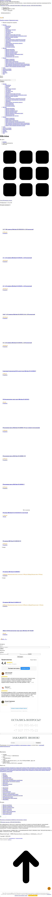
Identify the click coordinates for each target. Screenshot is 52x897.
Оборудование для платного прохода (11, 781)
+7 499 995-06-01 (5, 7)
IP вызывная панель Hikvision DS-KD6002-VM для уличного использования (21, 427)
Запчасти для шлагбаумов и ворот (10, 794)
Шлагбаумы (5, 787)
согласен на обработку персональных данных (20, 745)
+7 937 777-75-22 (25, 730)
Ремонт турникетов (7, 810)
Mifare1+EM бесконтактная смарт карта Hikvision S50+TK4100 (18, 630)
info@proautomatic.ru (5, 13)
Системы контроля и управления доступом (13, 795)
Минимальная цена (3, 654)
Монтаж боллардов (7, 808)
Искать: (1, 645)
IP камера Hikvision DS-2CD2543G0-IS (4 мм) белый (15, 512)
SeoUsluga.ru (9, 839)
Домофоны (5, 776)
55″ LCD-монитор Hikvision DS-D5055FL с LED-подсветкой (17, 342)
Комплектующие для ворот (9, 793)
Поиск (2, 648)
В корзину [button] (5, 233)
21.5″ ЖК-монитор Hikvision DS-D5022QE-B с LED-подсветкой (18, 229)
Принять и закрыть (33, 895)
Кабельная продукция (8, 796)
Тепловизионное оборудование (10, 798)
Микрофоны (5, 799)
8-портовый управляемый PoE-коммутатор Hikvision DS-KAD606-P (19, 371)
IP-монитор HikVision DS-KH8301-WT (12, 602)
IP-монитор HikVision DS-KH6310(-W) (12, 541)
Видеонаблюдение (7, 777)
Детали (4, 516)
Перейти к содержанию (5, 0)
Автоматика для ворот (8, 779)
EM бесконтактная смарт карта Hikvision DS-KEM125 (16, 399)
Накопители (5, 785)
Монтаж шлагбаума (7, 805)
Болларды (5, 775)
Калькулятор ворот (7, 814)
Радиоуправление (7, 791)
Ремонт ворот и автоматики (9, 811)
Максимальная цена (24, 654)
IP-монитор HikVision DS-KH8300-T (11, 571)
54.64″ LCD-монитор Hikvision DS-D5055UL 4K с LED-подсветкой (19, 314)
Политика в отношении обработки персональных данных (13, 819)
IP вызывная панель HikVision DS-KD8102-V (14, 484)
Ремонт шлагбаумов (7, 812)
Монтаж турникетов (7, 806)
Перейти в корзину (4, 20)
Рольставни (5, 790)
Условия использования (19, 838)
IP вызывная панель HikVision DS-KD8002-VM (14, 456)
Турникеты (5, 789)
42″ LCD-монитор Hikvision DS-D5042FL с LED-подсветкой (17, 286)
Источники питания (7, 784)
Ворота (4, 773)
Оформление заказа (13, 20)
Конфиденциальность (12, 838)
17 (5, 639)
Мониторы (5, 782)
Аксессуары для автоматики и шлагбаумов (12, 780)
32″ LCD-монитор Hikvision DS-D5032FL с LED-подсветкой (17, 257)
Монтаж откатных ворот (8, 807)
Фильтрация (20, 656)
